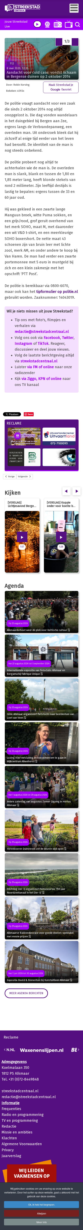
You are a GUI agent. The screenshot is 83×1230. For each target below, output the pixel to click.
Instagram (23, 343)
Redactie (9, 1126)
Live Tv (68, 24)
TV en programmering (20, 1120)
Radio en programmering (23, 1114)
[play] (37, 24)
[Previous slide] (4, 1049)
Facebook (52, 337)
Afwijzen (41, 1213)
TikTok (43, 343)
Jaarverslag (11, 1156)
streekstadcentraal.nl (39, 361)
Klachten (9, 1138)
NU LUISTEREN (57, 23)
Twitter (68, 337)
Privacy (8, 1150)
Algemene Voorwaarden (22, 1144)
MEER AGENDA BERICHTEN (26, 993)
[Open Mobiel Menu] (74, 8)
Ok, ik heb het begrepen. (41, 1204)
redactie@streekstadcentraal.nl (42, 331)
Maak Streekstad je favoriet (61, 87)
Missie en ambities (17, 1132)
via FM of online (40, 367)
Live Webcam (47, 24)
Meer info (41, 1222)
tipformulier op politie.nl (57, 291)
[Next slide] (78, 1049)
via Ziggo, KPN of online (41, 378)
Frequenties (11, 1109)
